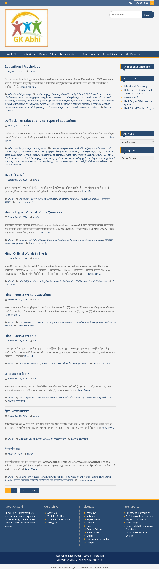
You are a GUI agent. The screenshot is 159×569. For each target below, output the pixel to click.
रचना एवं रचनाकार (80, 363)
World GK (12, 54)
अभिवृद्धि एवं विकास (79, 107)
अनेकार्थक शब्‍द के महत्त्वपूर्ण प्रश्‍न (97, 397)
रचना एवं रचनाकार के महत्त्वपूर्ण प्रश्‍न (89, 322)
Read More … (28, 86)
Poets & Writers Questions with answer (54, 322)
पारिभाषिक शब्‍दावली (81, 281)
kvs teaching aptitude (39, 103)
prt (31, 107)
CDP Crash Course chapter (98, 94)
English (90, 535)
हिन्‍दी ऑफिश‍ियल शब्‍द (99, 281)
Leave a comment (13, 164)
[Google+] (130, 3)
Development (92, 97)
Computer (92, 542)
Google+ (87, 556)
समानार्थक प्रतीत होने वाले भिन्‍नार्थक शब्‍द (37, 479)
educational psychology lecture (67, 100)
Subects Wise (89, 54)
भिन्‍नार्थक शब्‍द (12, 449)
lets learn (55, 103)
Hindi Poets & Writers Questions (28, 295)
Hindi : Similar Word (29, 476)
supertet (55, 107)
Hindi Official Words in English (27, 253)
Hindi (11, 198)
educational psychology (39, 100)
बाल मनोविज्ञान (92, 107)
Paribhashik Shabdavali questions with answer (80, 239)
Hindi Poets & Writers (20, 336)
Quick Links (142, 2)
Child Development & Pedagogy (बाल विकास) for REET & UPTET (33, 97)
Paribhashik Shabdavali (61, 281)
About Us (52, 512)
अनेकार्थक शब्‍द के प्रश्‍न (17, 374)
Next (33, 490)
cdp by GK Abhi (77, 94)
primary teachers (20, 107)
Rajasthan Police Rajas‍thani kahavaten (38, 198)
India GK (28, 54)
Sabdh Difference (44, 438)
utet (68, 107)
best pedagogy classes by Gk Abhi (53, 94)
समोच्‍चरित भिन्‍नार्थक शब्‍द (63, 479)
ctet (82, 97)
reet (48, 107)
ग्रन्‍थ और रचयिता (65, 363)
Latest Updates (67, 54)
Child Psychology (72, 97)
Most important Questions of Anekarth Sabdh (41, 397)
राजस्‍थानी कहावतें (14, 175)
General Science (111, 54)
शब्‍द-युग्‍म (16, 479)
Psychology (39, 107)
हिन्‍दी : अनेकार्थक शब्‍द (17, 411)
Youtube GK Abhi (55, 516)
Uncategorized (39, 148)
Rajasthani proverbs (90, 198)
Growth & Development (102, 100)
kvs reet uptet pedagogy (16, 103)
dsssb (102, 97)
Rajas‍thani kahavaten (69, 198)
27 (24, 490)
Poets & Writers (26, 322)
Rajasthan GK (46, 54)
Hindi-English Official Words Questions (34, 212)
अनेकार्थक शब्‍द (59, 438)
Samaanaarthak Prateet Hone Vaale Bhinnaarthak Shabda (69, 476)
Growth (86, 100)
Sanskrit (91, 522)
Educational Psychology (22, 66)
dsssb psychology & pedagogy (25, 154)
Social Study (93, 532)
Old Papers (131, 54)
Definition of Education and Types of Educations (40, 121)
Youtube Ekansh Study (58, 519)
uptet (62, 107)
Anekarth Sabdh (27, 438)
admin (32, 71)
